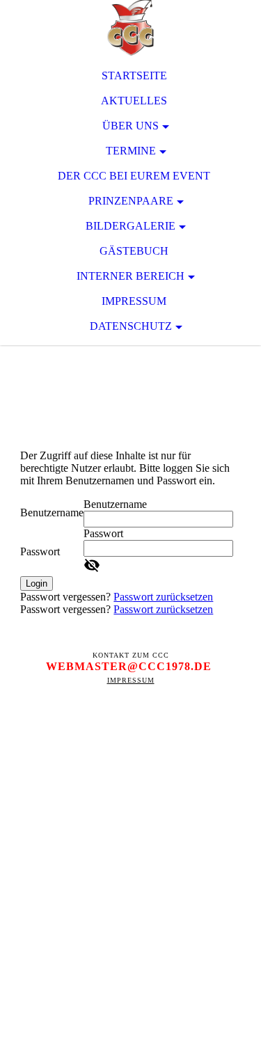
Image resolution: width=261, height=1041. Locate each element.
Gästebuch (134, 251)
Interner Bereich (130, 276)
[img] (130, 28)
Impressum (134, 301)
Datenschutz (131, 326)
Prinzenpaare (130, 201)
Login (36, 583)
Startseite (134, 75)
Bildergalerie (130, 226)
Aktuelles (134, 100)
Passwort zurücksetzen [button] (163, 597)
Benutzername (52, 512)
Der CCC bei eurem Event (134, 176)
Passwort (40, 551)
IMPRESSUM (131, 680)
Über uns (130, 126)
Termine (131, 151)
